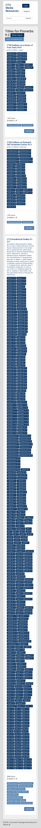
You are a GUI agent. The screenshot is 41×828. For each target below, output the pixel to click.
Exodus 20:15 (22, 374)
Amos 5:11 (27, 686)
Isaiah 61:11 (21, 596)
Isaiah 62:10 (29, 90)
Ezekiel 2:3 (19, 647)
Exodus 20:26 (12, 391)
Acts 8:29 (10, 748)
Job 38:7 (17, 540)
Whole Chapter (17, 35)
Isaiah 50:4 (20, 579)
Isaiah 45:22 (20, 574)
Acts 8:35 (10, 754)
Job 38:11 (25, 543)
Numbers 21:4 (12, 427)
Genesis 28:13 (22, 320)
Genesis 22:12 (22, 312)
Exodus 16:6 (21, 340)
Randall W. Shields (14, 244)
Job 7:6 (10, 534)
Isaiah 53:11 (11, 590)
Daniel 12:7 (11, 678)
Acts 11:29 (19, 768)
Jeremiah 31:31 (12, 633)
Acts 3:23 (18, 726)
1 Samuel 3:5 (12, 486)
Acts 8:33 (18, 751)
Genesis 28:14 (12, 323)
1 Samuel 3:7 (12, 489)
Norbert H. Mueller (15, 267)
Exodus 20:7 (21, 362)
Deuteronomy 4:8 (13, 441)
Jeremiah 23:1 (23, 619)
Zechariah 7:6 (12, 107)
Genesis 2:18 (12, 278)
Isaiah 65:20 (21, 198)
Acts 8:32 (10, 751)
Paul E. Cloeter (11, 253)
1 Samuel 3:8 (21, 489)
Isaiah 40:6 (11, 565)
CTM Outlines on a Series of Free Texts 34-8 (20, 46)
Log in (26, 6)
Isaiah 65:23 (11, 204)
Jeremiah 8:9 (21, 101)
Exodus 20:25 (22, 388)
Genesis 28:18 (12, 329)
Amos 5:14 (28, 689)
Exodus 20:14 (12, 374)
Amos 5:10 (18, 686)
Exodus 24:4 (11, 393)
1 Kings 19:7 (21, 514)
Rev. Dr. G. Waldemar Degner (20, 269)
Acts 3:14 (26, 717)
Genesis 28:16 (12, 326)
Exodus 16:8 (21, 343)
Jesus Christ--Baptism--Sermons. (18, 792)
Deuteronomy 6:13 (26, 161)
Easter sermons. (13, 786)
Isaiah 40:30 (21, 84)
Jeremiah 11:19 (24, 616)
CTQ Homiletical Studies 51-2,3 (20, 240)
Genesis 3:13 (21, 292)
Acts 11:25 (11, 765)
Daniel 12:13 (21, 683)
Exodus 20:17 (22, 376)
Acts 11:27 (27, 765)
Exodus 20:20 (12, 382)
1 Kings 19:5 (21, 512)
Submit (28, 18)
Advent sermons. (13, 783)
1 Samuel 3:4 (21, 483)
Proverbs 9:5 (20, 73)
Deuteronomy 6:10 (13, 159)
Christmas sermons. (26, 783)
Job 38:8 (24, 540)
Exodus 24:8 (11, 399)
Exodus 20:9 (21, 365)
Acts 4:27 (26, 737)
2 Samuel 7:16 (22, 509)
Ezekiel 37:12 (12, 666)
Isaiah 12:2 (19, 190)
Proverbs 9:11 (12, 178)
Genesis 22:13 (12, 315)
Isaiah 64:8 (28, 613)
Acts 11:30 (27, 768)
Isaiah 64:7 (19, 613)
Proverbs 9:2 (11, 70)
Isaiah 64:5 (28, 610)
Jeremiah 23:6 (12, 627)
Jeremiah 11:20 (12, 619)
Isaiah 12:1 (11, 190)
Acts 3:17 (18, 720)
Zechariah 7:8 (12, 110)
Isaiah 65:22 (21, 201)
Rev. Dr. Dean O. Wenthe (14, 246)
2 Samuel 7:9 (12, 506)
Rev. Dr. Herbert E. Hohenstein (18, 147)
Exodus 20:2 (11, 357)
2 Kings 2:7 (19, 523)
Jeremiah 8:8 (12, 101)
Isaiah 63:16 (21, 604)
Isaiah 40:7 (19, 565)
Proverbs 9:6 (11, 76)
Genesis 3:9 (21, 286)
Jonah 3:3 (11, 700)
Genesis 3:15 (21, 295)
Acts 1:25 (26, 714)
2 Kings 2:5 (28, 520)
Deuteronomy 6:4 (13, 150)
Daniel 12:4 (11, 675)
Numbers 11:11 (12, 410)
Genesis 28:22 (12, 334)
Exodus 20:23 (22, 385)
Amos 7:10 (19, 692)
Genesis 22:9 (12, 309)
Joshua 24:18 (22, 478)
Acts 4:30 (26, 740)
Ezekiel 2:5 (11, 650)
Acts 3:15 (10, 720)
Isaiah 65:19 (11, 198)
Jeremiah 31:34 (24, 635)
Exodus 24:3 (22, 391)
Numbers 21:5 (22, 427)
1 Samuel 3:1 (12, 481)
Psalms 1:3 (19, 65)
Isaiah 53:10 (29, 588)
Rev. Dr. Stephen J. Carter (18, 259)
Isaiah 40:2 (28, 559)
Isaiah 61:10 (11, 596)
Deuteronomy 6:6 (13, 153)
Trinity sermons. (27, 125)
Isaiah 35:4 (11, 557)
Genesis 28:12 (12, 320)
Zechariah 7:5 (22, 104)
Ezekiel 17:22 (20, 650)
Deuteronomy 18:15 (26, 455)
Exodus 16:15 (12, 354)
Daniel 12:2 (19, 672)
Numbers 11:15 (12, 416)
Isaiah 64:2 (29, 607)
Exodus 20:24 (12, 388)
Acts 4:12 (10, 734)
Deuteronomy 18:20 (14, 469)
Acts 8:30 (18, 748)
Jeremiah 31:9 (22, 630)
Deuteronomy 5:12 (25, 441)
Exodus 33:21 (12, 59)
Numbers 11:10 (22, 407)
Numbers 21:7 (22, 430)
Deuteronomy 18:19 (14, 467)
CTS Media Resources (12, 7)
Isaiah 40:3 (11, 562)
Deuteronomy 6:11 (26, 159)
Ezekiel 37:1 (21, 652)
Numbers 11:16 (23, 416)
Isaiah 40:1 (19, 559)
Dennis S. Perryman (24, 273)
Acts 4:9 (10, 731)
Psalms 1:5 (11, 67)
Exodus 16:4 (21, 337)
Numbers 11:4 (12, 405)
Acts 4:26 (18, 737)
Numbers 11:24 (12, 419)
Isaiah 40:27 (11, 81)
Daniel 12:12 (11, 683)
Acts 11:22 (11, 762)
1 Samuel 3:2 (21, 481)
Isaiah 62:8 (11, 90)
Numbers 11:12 (23, 410)
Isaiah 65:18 (21, 195)
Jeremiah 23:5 (22, 624)
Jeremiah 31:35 (12, 638)
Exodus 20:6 (11, 362)
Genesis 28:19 (22, 329)
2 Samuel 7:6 (21, 500)
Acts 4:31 (10, 742)
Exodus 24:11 (22, 402)
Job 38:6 (10, 540)
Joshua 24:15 (12, 475)
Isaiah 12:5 (19, 192)
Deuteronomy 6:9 (25, 156)
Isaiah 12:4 (11, 192)
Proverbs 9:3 (20, 70)
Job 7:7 (16, 534)
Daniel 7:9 (20, 669)
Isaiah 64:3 (11, 610)
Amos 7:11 (28, 692)
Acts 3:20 (18, 723)
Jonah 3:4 (18, 700)
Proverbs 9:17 (12, 187)
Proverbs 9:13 (12, 181)
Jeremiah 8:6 (12, 98)
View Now (29, 131)
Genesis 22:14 (22, 315)
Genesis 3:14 (12, 295)
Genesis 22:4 (21, 300)
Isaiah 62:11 (11, 93)
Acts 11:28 (11, 768)
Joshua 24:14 (21, 472)
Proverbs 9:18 (22, 187)
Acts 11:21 (27, 759)
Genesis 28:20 (12, 331)
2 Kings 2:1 (20, 517)
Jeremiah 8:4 (12, 96)
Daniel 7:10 (28, 669)
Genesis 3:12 (12, 292)
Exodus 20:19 (22, 379)
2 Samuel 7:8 (21, 503)
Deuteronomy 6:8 (13, 156)
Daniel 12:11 (21, 680)
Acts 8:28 (26, 745)
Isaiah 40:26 (21, 79)
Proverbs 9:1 (29, 67)
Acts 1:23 (10, 714)
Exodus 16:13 (12, 351)
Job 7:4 (22, 531)
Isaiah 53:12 (21, 590)
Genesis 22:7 (12, 306)
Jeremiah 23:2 (12, 621)
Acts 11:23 (19, 762)
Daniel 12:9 (28, 678)
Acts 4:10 (17, 731)
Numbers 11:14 (23, 413)
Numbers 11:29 (23, 424)
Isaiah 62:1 (11, 599)
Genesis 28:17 (22, 326)
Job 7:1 (28, 528)
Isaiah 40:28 (21, 81)
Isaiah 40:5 (28, 562)
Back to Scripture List (14, 39)
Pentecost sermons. (14, 803)
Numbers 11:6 (12, 407)
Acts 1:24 (18, 714)
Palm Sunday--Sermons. (15, 797)
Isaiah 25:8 (19, 554)
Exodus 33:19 (12, 56)
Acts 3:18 (26, 720)
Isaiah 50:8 (28, 582)
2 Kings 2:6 (11, 523)
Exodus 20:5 (21, 360)
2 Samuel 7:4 (21, 498)
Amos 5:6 (29, 683)
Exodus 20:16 (12, 376)
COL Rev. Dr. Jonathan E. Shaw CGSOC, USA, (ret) (19, 271)
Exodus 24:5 (21, 393)
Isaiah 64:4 (19, 610)
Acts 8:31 (26, 748)
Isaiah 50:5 (29, 579)
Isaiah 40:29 (11, 84)
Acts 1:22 (26, 711)
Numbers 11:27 (23, 422)
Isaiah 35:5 (19, 557)
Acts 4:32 (18, 742)
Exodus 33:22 (22, 59)
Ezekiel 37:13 (21, 666)
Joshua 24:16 (22, 475)
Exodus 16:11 (12, 348)
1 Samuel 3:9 (12, 492)
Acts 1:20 (10, 711)
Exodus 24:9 (21, 399)
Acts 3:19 (10, 723)
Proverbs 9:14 (22, 181)
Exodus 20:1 (22, 354)
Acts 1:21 (18, 711)
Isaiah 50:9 (11, 585)
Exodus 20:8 (11, 365)
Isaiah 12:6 (28, 192)
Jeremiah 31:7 (22, 627)
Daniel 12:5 (19, 675)
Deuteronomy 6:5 (25, 150)
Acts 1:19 (26, 709)
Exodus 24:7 (21, 396)
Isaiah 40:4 (19, 562)
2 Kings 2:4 (19, 520)
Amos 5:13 (19, 689)
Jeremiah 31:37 (12, 641)
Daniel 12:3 (28, 672)
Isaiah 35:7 (11, 559)
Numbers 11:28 (12, 424)
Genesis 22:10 (21, 309)
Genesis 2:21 (21, 281)
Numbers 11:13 (12, 413)
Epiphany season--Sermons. (16, 789)
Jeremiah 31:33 (12, 635)
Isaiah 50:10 (20, 585)
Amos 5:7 (11, 686)
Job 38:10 (18, 543)
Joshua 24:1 (25, 469)
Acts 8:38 (10, 757)
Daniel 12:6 (28, 675)
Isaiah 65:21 (11, 201)
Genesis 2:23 (21, 284)
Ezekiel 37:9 (20, 661)
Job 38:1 (22, 534)
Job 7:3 (16, 531)
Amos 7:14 (28, 695)
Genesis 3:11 (21, 289)
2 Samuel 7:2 (21, 495)
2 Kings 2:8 (28, 523)
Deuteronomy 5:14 (26, 444)
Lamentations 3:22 (25, 641)
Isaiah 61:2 (19, 593)
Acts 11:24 (27, 762)
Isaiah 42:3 (28, 568)
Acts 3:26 (18, 728)
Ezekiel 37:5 (11, 658)
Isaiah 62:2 (19, 599)
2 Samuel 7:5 (12, 500)
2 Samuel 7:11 (12, 509)
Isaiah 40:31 (11, 87)
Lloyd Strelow (13, 273)
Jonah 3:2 (27, 697)
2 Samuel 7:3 (12, 498)
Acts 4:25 (10, 737)
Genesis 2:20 (12, 281)
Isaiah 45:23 (11, 576)
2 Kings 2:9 (11, 526)
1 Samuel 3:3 (12, 483)
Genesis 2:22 (12, 284)
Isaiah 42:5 (19, 571)
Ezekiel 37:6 (20, 658)
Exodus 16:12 (22, 348)
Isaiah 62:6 (20, 87)
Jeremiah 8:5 (21, 96)
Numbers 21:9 (22, 433)
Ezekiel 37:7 (29, 658)
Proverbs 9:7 (11, 173)
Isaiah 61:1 (11, 593)
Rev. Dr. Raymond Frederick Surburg (23, 252)
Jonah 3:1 (19, 697)
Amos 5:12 (11, 689)
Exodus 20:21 (22, 382)
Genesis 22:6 (21, 303)
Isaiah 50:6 (11, 582)
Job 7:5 (28, 531)
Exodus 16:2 (22, 334)
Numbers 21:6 (12, 430)
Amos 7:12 (11, 695)
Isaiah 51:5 (11, 588)
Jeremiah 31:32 (24, 633)
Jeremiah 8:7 (21, 98)
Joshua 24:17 (12, 478)
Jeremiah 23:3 (22, 621)
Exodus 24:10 (12, 402)
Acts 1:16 (29, 706)
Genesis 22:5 (12, 303)
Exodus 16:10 (21, 345)
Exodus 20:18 (12, 379)
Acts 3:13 (18, 717)
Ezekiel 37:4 (29, 655)
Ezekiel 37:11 (21, 664)
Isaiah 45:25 (11, 579)
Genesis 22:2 (21, 298)
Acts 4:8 (25, 728)
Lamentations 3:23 (13, 644)
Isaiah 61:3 (28, 593)
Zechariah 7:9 (22, 110)
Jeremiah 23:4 (12, 624)
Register (27, 11)
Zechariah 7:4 (12, 104)
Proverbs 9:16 (22, 184)
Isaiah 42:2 (19, 568)
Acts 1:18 (18, 709)
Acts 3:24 (26, 726)
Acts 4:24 (26, 734)
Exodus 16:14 (22, 351)
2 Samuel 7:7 (12, 503)
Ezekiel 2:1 (24, 644)
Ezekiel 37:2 (11, 655)
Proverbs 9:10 (12, 79)
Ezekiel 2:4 (27, 647)
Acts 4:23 (18, 734)
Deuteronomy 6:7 (25, 153)
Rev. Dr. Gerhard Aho (13, 250)
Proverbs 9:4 (11, 73)
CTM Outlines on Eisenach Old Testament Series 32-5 (19, 143)
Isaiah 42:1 (11, 568)
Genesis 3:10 (12, 289)
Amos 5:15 (11, 692)
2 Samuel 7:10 (21, 506)
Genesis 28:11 (22, 317)
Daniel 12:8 (19, 678)
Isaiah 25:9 (28, 554)
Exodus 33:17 (12, 53)
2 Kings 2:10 (20, 526)
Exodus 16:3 (11, 337)
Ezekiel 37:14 (12, 669)
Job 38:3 (10, 537)
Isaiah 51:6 (19, 588)
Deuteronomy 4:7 (25, 438)
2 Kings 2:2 (29, 517)
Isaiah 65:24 (21, 204)
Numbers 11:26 (12, 422)
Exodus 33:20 (22, 56)
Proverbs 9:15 (12, 184)
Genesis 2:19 (21, 278)
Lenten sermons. (13, 794)
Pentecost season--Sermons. (16, 800)
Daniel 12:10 (11, 680)
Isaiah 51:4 (29, 585)
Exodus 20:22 (12, 385)
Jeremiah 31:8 (12, 630)
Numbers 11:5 (22, 405)
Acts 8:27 (18, 745)
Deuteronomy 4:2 (25, 436)
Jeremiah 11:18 (12, 616)
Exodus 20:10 (12, 368)
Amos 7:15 (11, 697)
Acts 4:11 (25, 731)
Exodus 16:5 (11, 340)
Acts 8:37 (26, 754)
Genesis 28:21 (22, 331)
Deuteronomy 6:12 (13, 161)
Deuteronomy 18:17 (14, 461)
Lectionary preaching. (14, 125)
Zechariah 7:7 (22, 107)
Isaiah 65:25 (11, 207)
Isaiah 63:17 (11, 607)
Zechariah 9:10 (12, 706)
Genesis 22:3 (12, 300)
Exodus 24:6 (11, 396)
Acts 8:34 (26, 751)
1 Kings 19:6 (11, 514)
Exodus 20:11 (22, 368)
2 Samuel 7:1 (12, 495)
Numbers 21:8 (12, 433)
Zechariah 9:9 (20, 703)
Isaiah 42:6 (28, 571)
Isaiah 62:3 (28, 599)
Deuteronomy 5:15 (13, 447)
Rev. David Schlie (12, 257)
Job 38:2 (29, 534)
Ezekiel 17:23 (12, 652)
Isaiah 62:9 (19, 90)
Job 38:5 (24, 537)
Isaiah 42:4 (11, 571)
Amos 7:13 (19, 695)
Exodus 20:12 (12, 371)
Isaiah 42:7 (11, 574)
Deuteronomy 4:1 (13, 436)
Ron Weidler (28, 255)
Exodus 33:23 (12, 62)
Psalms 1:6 (19, 67)
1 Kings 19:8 (11, 517)
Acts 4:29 (18, 740)
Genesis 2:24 (12, 286)
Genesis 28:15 (22, 323)
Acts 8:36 (18, 754)
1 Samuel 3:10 (21, 492)
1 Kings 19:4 (11, 512)
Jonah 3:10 (11, 703)
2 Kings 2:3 (11, 520)
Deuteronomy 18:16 (14, 458)
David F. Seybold (19, 255)
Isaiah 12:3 (28, 190)
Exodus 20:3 (21, 357)
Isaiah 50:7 (19, 582)
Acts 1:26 (10, 717)
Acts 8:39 (18, 757)
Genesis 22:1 (12, 298)
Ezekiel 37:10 (12, 664)
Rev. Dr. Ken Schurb (26, 248)
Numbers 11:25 (23, 419)
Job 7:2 (10, 531)
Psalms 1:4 (28, 65)
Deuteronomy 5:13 (13, 444)
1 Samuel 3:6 (21, 486)
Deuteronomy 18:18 (14, 464)
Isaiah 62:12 (21, 93)
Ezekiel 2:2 (11, 647)
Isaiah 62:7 (29, 87)
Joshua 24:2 (11, 472)
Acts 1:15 (21, 706)
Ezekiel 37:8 (11, 661)
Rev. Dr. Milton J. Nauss (16, 50)
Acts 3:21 (26, 723)
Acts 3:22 (10, 726)
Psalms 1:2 (11, 65)
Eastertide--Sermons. (25, 786)
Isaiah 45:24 (21, 576)
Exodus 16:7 (11, 343)
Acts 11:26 (19, 765)
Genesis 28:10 (12, 317)
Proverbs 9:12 (22, 178)
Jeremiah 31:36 (24, 638)
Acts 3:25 (10, 728)
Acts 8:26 (10, 745)
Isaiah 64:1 (20, 607)
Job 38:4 (17, 537)
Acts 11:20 (19, 759)
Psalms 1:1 (21, 62)
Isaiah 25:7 (11, 554)
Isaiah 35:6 (28, 557)
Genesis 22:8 (21, 306)
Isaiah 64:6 (11, 613)
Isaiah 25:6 (29, 551)
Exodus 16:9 (11, 345)
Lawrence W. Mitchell (21, 263)
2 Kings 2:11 (11, 528)
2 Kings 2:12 (21, 528)
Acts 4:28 (10, 740)
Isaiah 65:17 (11, 195)
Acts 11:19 (11, 759)
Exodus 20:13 (22, 371)
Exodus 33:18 (22, 53)
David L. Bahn (20, 265)
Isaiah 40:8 (28, 565)
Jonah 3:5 (26, 700)
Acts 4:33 (26, 742)
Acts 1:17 (10, 709)
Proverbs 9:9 (20, 76)
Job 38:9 (10, 543)
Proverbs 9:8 (20, 173)
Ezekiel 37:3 (20, 655)
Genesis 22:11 (12, 312)
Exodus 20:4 (11, 360)
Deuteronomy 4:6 (13, 438)
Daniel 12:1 (11, 672)
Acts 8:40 (26, 757)
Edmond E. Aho (27, 246)
